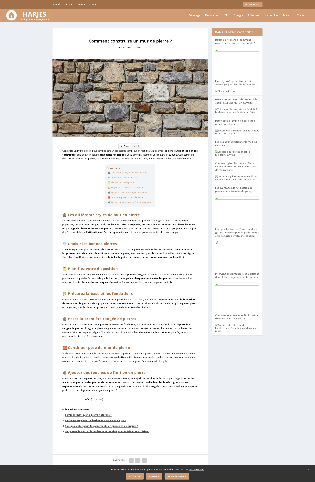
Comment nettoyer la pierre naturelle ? (88, 414)
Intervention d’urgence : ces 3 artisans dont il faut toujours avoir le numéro (237, 275)
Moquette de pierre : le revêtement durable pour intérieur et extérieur (107, 431)
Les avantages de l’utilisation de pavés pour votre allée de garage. (234, 189)
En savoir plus (196, 469)
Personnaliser (177, 476)
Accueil (56, 4)
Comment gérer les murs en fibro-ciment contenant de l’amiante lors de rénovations (235, 166)
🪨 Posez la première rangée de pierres (127, 192)
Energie (238, 15)
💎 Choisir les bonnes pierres (122, 177)
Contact (93, 4)
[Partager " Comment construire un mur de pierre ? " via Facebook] (131, 460)
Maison (287, 15)
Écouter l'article (132, 146)
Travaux (302, 15)
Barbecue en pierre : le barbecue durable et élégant (95, 420)
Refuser (154, 476)
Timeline (80, 4)
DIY (226, 15)
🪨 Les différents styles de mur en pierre (128, 172)
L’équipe (68, 4)
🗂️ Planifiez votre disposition (122, 182)
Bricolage (194, 15)
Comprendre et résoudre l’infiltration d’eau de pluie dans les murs (236, 317)
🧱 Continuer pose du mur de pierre (126, 197)
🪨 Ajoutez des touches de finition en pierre (129, 202)
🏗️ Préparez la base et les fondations (126, 187)
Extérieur (254, 15)
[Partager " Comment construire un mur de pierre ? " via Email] (144, 460)
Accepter (134, 476)
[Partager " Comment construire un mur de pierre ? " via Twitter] (137, 460)
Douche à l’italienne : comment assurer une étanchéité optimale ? (235, 41)
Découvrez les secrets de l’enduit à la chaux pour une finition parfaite (236, 101)
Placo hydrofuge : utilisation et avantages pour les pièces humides (235, 83)
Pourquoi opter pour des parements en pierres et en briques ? (101, 426)
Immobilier (271, 15)
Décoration (212, 15)
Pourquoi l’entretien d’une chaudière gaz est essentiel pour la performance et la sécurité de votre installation (237, 232)
